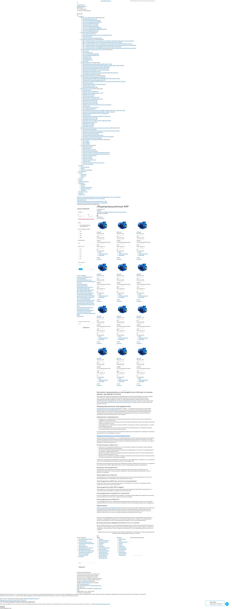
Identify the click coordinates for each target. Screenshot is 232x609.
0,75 (80, 258)
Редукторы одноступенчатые (89, 155)
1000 (81, 233)
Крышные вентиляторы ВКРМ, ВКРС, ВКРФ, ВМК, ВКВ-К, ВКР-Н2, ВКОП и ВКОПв (101, 78)
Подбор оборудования (104, 547)
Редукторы (84, 145)
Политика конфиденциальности (31, 598)
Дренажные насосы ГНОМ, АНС (90, 100)
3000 (81, 237)
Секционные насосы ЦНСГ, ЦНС (90, 117)
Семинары (83, 190)
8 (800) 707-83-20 (86, 582)
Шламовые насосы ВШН (88, 125)
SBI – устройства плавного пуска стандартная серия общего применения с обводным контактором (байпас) (108, 41)
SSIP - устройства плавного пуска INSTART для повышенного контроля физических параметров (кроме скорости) (109, 48)
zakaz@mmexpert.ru (106, 1)
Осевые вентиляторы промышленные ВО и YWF (94, 80)
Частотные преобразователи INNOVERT (92, 22)
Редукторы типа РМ (87, 157)
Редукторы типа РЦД (87, 158)
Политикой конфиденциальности (102, 604)
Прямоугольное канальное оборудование (93, 132)
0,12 (80, 248)
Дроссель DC (86, 51)
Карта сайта (121, 550)
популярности (100, 212)
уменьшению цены (121, 212)
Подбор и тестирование (86, 170)
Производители (82, 171)
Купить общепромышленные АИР (109, 402)
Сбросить (92, 269)
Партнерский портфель (86, 187)
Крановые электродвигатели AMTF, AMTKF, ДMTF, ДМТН (96, 68)
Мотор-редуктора (87, 148)
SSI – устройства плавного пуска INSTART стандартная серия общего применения (102, 46)
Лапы (100, 252)
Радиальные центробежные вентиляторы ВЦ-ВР (94, 77)
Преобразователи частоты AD (90, 19)
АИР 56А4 (119, 232)
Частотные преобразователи (89, 17)
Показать (80, 269)
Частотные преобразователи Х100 (91, 23)
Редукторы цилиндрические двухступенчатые (93, 162)
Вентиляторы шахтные (88, 83)
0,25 (80, 252)
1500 (81, 235)
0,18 (80, 250)
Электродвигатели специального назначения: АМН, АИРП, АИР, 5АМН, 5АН (100, 72)
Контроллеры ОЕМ (87, 36)
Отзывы (81, 180)
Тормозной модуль (87, 58)
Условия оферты (123, 549)
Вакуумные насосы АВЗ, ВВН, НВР (90, 91)
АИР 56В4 (99, 274)
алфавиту (106, 212)
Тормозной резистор (88, 59)
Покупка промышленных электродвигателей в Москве (110, 507)
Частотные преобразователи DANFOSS (92, 27)
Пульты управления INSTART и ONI (91, 55)
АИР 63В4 (139, 316)
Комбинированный (103, 254)
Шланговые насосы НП (88, 126)
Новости (81, 178)
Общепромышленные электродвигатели (106, 408)
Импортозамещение (84, 181)
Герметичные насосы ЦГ (88, 96)
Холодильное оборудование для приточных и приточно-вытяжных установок (101, 130)
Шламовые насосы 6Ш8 (88, 123)
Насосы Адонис (86, 106)
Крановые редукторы (88, 146)
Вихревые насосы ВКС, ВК (89, 94)
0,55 (80, 256)
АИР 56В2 (139, 232)
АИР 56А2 (99, 232)
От (78, 214)
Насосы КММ (86, 141)
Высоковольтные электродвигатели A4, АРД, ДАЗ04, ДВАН (96, 67)
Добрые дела (82, 194)
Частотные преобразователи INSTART (92, 20)
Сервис (80, 165)
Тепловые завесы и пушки (89, 85)
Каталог (81, 16)
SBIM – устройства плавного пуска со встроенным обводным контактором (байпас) (102, 42)
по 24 (101, 218)
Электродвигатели (86, 62)
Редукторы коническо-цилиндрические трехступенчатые (96, 154)
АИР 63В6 (99, 358)
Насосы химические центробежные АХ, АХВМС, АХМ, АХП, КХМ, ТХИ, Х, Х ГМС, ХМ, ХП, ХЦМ (104, 110)
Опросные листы (103, 549)
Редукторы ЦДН (86, 161)
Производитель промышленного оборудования (123, 554)
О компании (84, 174)
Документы (83, 175)
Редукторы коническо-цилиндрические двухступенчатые (96, 152)
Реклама (83, 186)
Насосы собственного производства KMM (92, 139)
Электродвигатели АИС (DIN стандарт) (92, 71)
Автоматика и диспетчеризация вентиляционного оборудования (98, 136)
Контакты (81, 193)
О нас (80, 173)
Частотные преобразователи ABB (91, 26)
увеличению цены (113, 212)
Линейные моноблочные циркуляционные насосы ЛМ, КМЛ (97, 104)
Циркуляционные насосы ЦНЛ (90, 122)
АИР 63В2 (119, 316)
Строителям (101, 546)
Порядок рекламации (104, 540)
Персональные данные (5, 600)
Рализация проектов (86, 188)
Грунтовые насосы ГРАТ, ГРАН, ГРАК (91, 97)
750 (80, 231)
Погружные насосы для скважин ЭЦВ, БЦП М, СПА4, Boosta (96, 116)
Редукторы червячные (88, 164)
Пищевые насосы (87, 115)
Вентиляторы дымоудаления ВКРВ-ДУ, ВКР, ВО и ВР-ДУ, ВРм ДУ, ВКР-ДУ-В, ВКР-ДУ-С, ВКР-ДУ (104, 81)
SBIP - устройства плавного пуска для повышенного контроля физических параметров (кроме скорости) (107, 43)
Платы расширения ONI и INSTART (91, 54)
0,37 (80, 254)
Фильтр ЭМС (86, 61)
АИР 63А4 (139, 274)
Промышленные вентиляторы (89, 75)
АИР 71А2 (119, 358)
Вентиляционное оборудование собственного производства (96, 128)
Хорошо (2, 606)
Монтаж (83, 168)
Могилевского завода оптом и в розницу (126, 402)
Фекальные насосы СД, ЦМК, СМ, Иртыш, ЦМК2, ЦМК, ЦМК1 (97, 120)
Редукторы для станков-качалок (90, 151)
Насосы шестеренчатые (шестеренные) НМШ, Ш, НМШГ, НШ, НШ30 (99, 112)
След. (129, 390)
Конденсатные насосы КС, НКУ (90, 101)
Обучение (83, 184)
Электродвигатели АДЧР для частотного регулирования (96, 70)
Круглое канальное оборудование (91, 133)
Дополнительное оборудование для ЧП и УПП (93, 49)
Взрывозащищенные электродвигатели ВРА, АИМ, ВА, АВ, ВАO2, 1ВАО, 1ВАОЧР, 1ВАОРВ (103, 65)
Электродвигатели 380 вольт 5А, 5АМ (91, 74)
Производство (122, 539)
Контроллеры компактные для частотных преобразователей (97, 35)
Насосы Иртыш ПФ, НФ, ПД (89, 109)
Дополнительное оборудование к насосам (93, 99)
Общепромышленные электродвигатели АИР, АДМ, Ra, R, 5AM (97, 64)
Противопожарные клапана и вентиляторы (93, 135)
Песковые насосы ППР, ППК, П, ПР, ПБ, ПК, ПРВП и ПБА (95, 113)
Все (103, 218)
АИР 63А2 (119, 274)
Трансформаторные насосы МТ (90, 119)
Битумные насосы (87, 90)
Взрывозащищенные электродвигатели (113, 436)
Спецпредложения (123, 542)
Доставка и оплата (83, 191)
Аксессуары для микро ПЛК (89, 33)
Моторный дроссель (87, 52)
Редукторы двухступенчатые (89, 149)
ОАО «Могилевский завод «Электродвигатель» (85, 226)
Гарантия (101, 539)
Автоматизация (86, 32)
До (88, 214)
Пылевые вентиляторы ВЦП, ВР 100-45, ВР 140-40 (94, 84)
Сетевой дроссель (87, 56)
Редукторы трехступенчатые (89, 159)
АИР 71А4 (139, 358)
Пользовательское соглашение (18, 600)
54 (80, 264)
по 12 (98, 218)
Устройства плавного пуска (88, 39)
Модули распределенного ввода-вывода (92, 38)
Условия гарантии (85, 167)
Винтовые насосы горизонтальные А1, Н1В (93, 93)
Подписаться (86, 327)
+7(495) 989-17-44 (81, 5)
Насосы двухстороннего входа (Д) (91, 107)
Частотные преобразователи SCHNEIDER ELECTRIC (95, 29)
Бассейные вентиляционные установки (92, 138)
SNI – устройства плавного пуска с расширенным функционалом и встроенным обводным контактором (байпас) (109, 45)
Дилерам (81, 183)
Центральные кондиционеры (90, 129)
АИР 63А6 (99, 316)
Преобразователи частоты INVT (90, 25)
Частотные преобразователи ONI (91, 30)
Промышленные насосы (88, 88)
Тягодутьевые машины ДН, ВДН (90, 87)
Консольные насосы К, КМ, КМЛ (90, 103)
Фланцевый (101, 255)
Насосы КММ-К (86, 144)
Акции (82, 177)
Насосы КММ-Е (86, 142)
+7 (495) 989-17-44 (86, 581)
